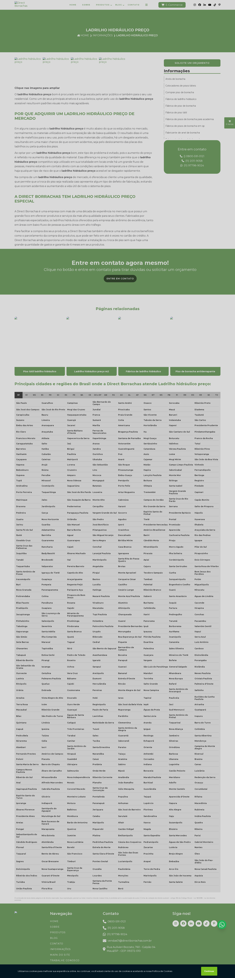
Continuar (209, 971)
